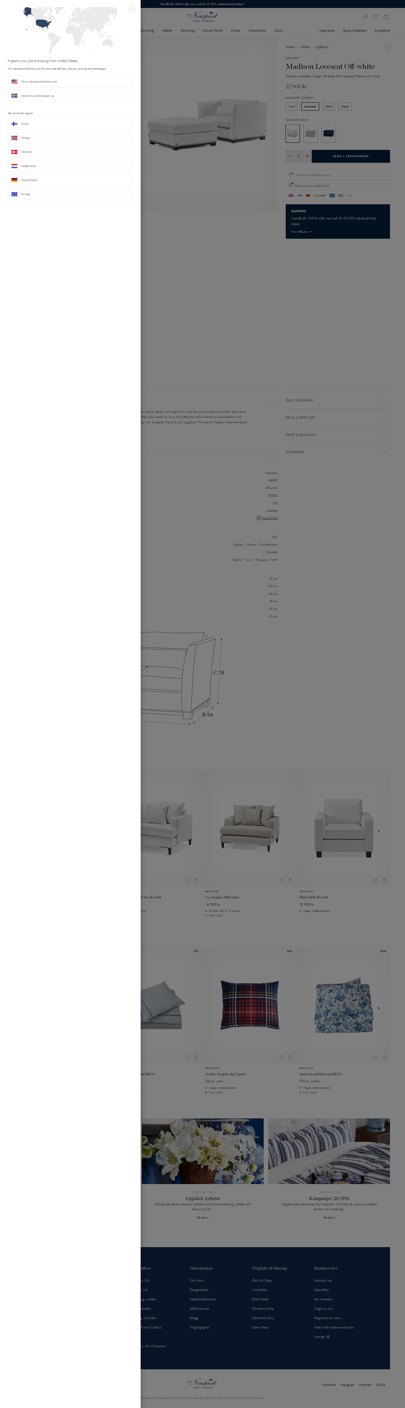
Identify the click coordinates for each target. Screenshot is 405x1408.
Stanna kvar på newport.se (37, 96)
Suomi (25, 124)
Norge (25, 138)
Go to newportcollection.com (39, 81)
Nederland (28, 166)
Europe (25, 194)
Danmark (27, 152)
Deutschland (29, 180)
